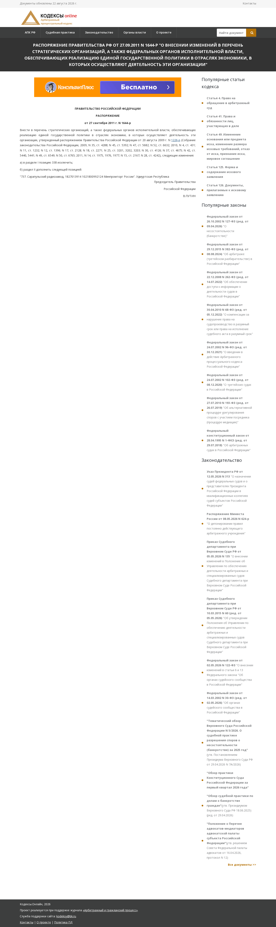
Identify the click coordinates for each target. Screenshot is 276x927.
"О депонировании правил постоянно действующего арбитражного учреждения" (228, 523)
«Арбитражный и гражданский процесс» (110, 910)
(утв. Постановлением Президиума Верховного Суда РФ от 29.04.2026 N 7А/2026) (230, 742)
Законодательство (99, 32)
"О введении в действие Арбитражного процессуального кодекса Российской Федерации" (227, 354)
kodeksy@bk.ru (66, 916)
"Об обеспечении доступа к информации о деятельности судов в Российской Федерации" (228, 284)
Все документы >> (242, 865)
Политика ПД (63, 922)
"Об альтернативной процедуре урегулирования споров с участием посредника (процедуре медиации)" (229, 410)
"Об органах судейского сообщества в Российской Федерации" (227, 702)
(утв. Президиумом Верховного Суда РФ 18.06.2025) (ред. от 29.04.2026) (230, 805)
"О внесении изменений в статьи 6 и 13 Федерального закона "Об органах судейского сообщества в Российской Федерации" (230, 672)
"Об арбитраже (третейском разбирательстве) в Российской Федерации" (229, 254)
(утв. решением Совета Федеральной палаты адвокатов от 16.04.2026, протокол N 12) (227, 840)
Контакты (249, 3)
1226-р (175, 140)
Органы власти (134, 32)
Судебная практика (60, 32)
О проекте (163, 32)
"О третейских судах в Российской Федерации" (229, 382)
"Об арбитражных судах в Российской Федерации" (229, 440)
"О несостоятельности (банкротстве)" (228, 226)
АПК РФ (30, 32)
